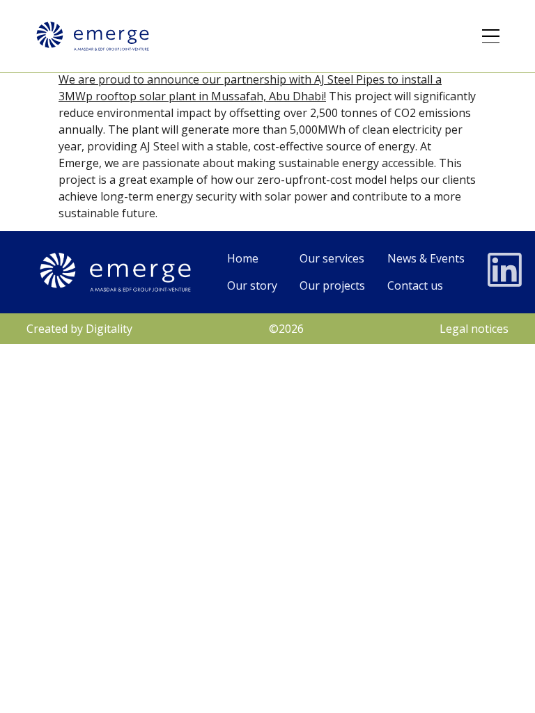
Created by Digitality (79, 328)
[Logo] (92, 36)
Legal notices (474, 328)
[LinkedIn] (505, 270)
